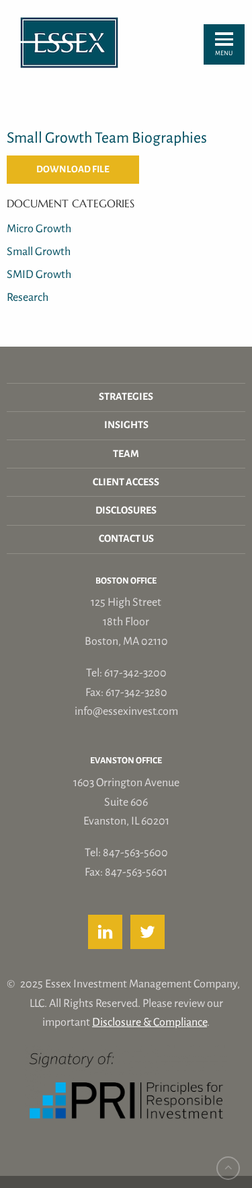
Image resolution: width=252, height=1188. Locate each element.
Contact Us (126, 538)
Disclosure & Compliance (149, 1022)
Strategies (126, 396)
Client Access (126, 482)
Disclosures (126, 510)
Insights (126, 425)
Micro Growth (39, 228)
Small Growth (39, 251)
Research (27, 297)
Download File (73, 169)
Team (126, 454)
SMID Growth (39, 274)
